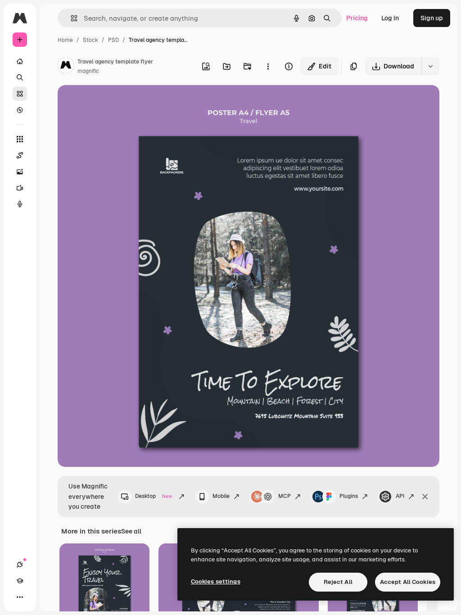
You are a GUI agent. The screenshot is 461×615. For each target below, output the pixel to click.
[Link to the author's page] (66, 66)
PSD (113, 40)
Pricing (357, 18)
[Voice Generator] (20, 204)
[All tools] (20, 139)
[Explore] (20, 110)
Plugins (348, 496)
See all (131, 531)
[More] (20, 597)
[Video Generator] (20, 188)
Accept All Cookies (407, 582)
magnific (88, 71)
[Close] (425, 496)
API (400, 496)
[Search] (20, 77)
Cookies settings (215, 581)
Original (115, 102)
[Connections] (20, 564)
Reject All (338, 582)
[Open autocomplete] (70, 18)
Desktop (153, 496)
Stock (90, 40)
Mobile (221, 496)
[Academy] (20, 581)
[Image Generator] (20, 171)
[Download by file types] (430, 66)
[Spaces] (20, 155)
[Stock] (20, 93)
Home (65, 40)
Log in (390, 18)
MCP (284, 496)
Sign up (431, 18)
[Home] (20, 61)
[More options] (268, 66)
